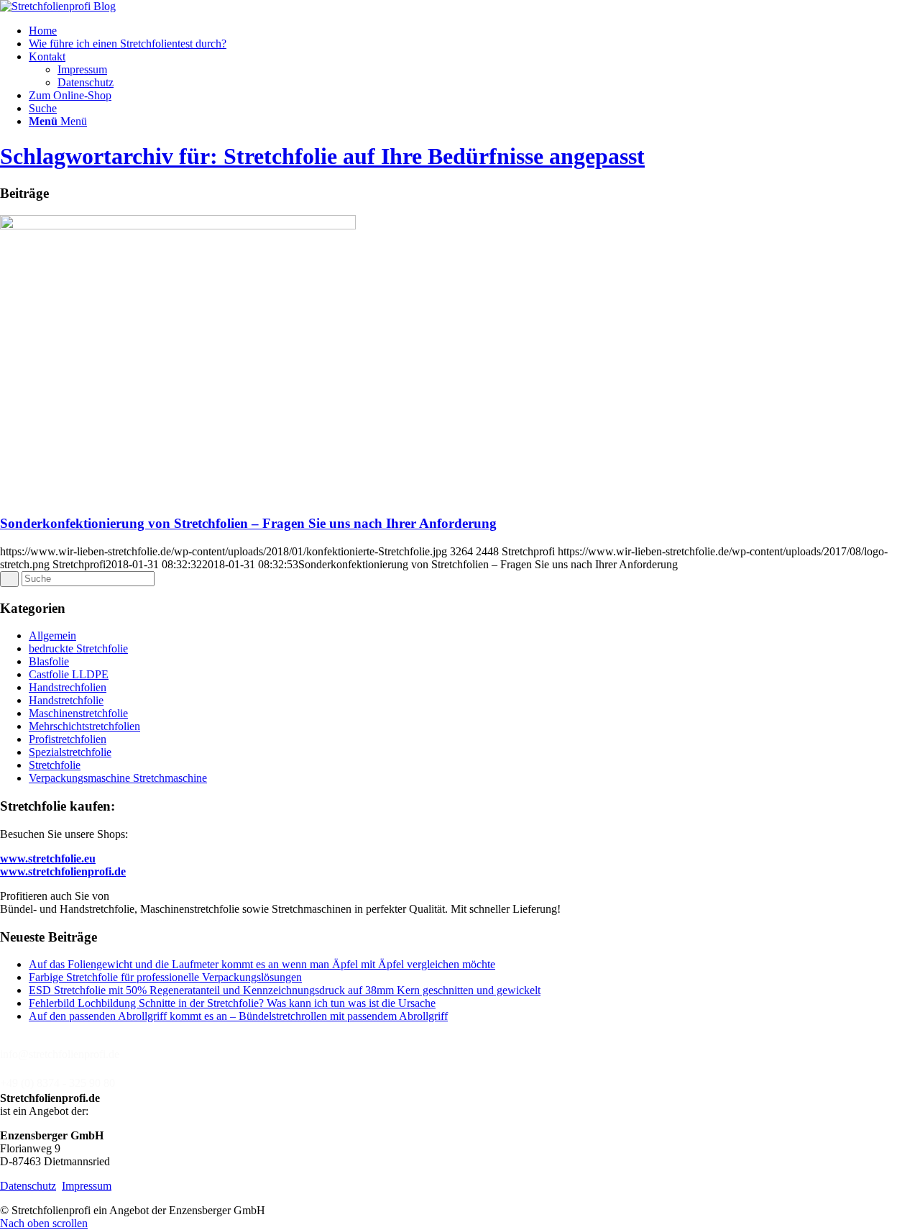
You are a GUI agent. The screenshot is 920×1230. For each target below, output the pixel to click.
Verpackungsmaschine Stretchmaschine (118, 778)
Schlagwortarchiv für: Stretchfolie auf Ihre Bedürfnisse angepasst (322, 156)
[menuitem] (474, 30)
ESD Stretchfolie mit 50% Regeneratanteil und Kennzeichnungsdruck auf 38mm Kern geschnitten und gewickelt (284, 990)
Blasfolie (49, 661)
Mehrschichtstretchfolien (84, 726)
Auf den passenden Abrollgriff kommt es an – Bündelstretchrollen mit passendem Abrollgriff (238, 1016)
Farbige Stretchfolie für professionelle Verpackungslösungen (165, 977)
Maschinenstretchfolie (78, 713)
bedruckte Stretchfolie (78, 648)
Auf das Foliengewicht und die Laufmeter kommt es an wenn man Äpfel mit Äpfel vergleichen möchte (262, 964)
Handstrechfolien (67, 687)
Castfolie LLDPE (69, 674)
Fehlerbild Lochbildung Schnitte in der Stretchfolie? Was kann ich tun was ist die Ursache (232, 1003)
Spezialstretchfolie (70, 752)
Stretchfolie (54, 765)
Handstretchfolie (66, 700)
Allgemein (52, 635)
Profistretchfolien (67, 739)
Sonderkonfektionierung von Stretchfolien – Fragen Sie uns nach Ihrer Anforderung (248, 523)
